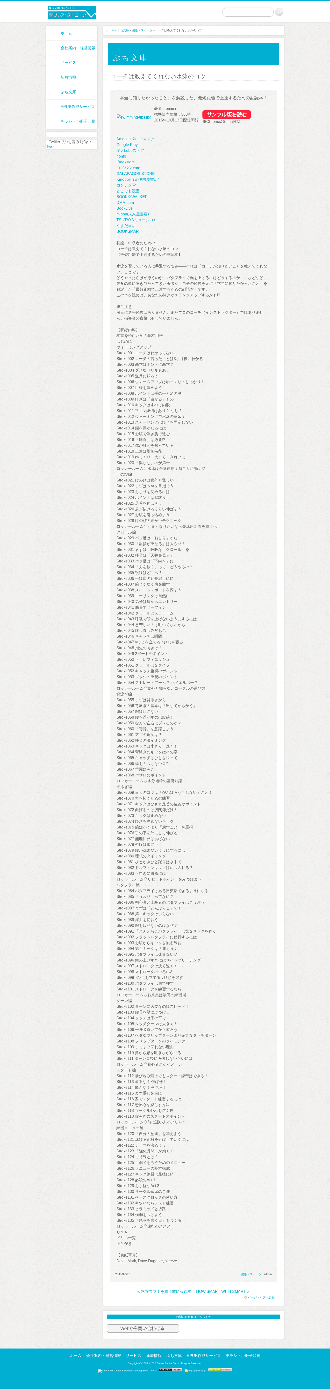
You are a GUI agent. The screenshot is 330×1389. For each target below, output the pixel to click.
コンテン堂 (126, 185)
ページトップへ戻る (261, 1297)
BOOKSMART (128, 231)
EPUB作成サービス (78, 107)
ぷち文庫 (68, 92)
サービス (68, 62)
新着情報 (68, 77)
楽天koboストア (130, 150)
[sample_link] (226, 117)
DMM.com (125, 202)
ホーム (66, 33)
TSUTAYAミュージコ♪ (135, 220)
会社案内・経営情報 (78, 48)
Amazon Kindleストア (135, 139)
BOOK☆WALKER (132, 197)
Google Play (127, 145)
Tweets (52, 147)
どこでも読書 (128, 191)
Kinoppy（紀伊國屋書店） (139, 179)
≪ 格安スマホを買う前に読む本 (163, 1291)
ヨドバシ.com (128, 168)
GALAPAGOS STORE (135, 174)
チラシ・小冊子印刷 (78, 121)
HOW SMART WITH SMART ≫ (223, 1291)
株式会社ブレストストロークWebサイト (72, 12)
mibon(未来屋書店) (132, 214)
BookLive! (125, 208)
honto (121, 156)
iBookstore (125, 162)
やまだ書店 (126, 226)
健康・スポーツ (142, 30)
